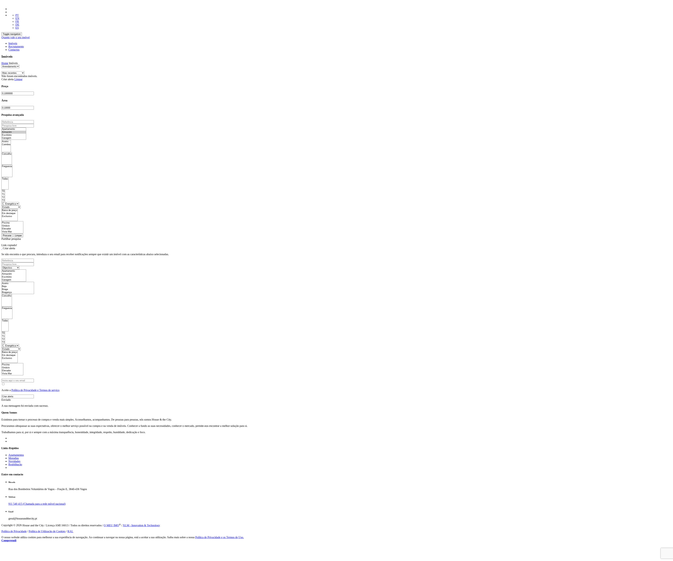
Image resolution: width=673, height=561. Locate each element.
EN (17, 18)
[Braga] (18, 289)
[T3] (3, 200)
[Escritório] (14, 135)
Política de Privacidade (14, 531)
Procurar (7, 235)
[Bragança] (18, 292)
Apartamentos (16, 454)
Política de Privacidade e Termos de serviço (35, 390)
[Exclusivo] (10, 216)
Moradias (13, 458)
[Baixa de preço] (10, 210)
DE (17, 24)
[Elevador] (12, 228)
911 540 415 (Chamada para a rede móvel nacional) (37, 503)
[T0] (3, 191)
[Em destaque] (10, 213)
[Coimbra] (6, 144)
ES (17, 27)
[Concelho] (7, 154)
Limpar (18, 79)
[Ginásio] (12, 225)
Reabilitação (15, 464)
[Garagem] (14, 138)
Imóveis (12, 43)
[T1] (3, 194)
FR (17, 21)
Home (4, 63)
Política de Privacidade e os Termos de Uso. (219, 537)
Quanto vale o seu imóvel (15, 37)
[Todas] (5, 178)
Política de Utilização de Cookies (47, 531)
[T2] (3, 197)
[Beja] (18, 286)
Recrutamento (16, 46)
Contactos (13, 49)
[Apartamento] (14, 129)
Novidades (14, 461)
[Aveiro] (6, 141)
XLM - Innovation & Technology (141, 525)
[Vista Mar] (12, 231)
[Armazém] (14, 132)
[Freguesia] (7, 166)
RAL (70, 531)
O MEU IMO (111, 525)
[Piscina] (12, 222)
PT (17, 15)
